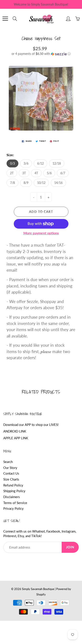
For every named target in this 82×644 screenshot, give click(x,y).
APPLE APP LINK (15, 438)
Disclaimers (11, 497)
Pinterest (9, 536)
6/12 (40, 163)
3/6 (26, 163)
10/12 (41, 183)
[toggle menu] (5, 18)
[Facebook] (5, 561)
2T (12, 173)
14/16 (58, 183)
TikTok (36, 536)
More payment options (41, 233)
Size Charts (11, 479)
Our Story (10, 468)
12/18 (56, 163)
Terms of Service (15, 503)
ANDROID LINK (14, 431)
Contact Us (11, 473)
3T (24, 173)
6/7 (62, 173)
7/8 (12, 183)
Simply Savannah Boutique (38, 589)
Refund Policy (13, 485)
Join (70, 547)
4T (36, 173)
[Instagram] (26, 561)
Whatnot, (38, 531)
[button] (41, 54)
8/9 (26, 183)
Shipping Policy (14, 491)
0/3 (12, 163)
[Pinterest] (15, 561)
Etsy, (21, 536)
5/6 (49, 173)
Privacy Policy (13, 508)
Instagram (68, 531)
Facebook (53, 531)
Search (8, 462)
